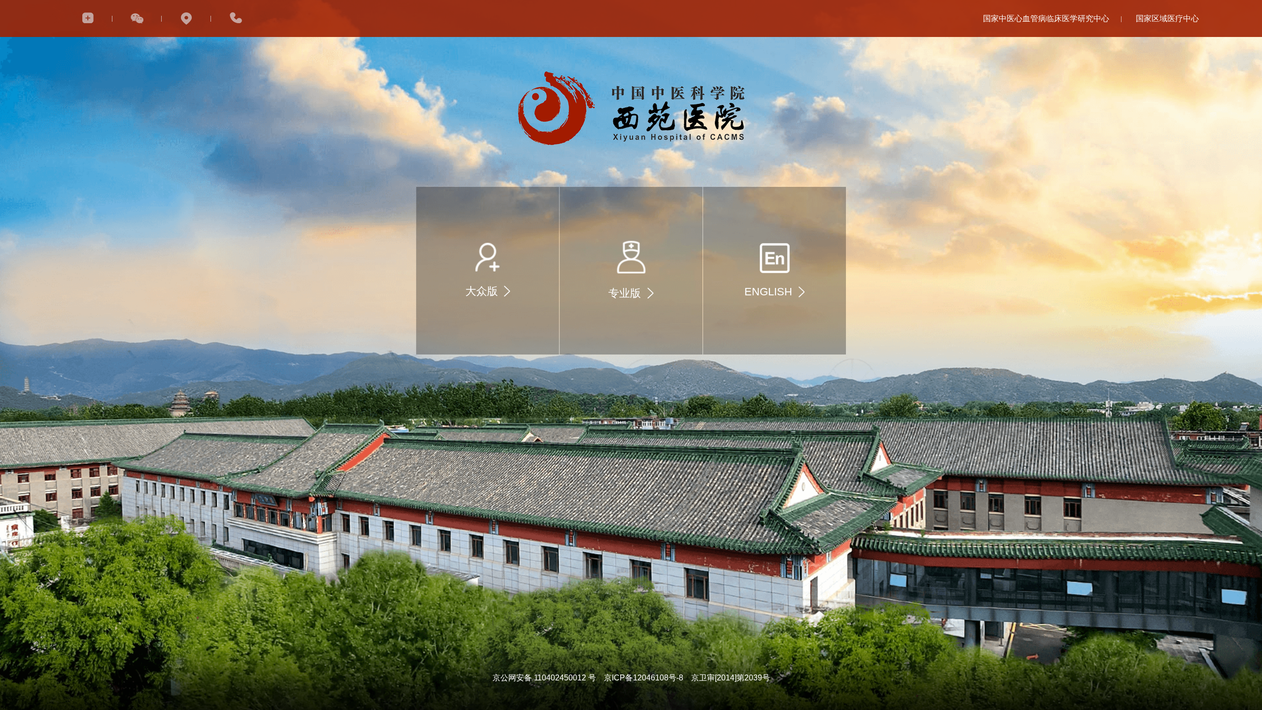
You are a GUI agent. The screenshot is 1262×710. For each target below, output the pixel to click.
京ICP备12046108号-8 (643, 678)
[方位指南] (186, 18)
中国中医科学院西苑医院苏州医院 (1167, 83)
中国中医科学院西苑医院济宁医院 (1167, 61)
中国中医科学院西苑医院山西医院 (1167, 38)
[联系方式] (235, 18)
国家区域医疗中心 (1167, 18)
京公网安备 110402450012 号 (544, 678)
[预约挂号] (87, 18)
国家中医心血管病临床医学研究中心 (1046, 18)
